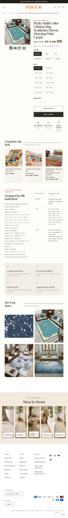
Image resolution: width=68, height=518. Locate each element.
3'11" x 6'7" (50, 83)
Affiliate (8, 477)
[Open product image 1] (19, 326)
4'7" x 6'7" (38, 88)
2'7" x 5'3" (38, 73)
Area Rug (12, 13)
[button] (4, 7)
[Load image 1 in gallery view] (11, 48)
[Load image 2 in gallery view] (15, 48)
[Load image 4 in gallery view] (24, 48)
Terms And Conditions (38, 467)
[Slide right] (28, 48)
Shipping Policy (40, 462)
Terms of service (59, 511)
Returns (22, 466)
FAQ (6, 474)
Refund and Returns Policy (40, 473)
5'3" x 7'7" (49, 88)
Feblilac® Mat (19, 511)
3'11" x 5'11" (39, 83)
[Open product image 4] (49, 360)
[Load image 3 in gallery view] (19, 48)
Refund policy (40, 511)
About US (8, 458)
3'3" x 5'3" (49, 73)
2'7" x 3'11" (48, 68)
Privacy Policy (40, 458)
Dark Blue (38, 59)
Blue (56, 54)
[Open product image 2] (49, 326)
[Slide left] (7, 48)
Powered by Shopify (28, 511)
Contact (22, 477)
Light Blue (48, 59)
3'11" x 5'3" (38, 78)
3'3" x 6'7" (49, 78)
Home (4, 13)
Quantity (37, 98)
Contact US (8, 462)
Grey (46, 54)
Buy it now (48, 114)
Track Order (24, 474)
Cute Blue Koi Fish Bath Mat (33, 170)
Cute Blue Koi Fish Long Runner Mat (13, 170)
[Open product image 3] (19, 360)
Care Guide (24, 470)
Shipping (23, 462)
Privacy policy (49, 511)
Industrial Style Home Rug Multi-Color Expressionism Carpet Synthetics (54, 172)
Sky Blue (37, 54)
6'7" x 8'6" (38, 93)
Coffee (58, 59)
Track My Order (10, 466)
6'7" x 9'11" (49, 93)
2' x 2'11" (38, 68)
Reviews (7, 470)
